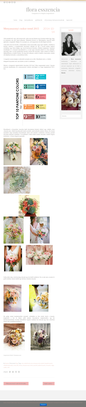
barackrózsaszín (48, 363)
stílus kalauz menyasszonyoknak (54, 20)
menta (20, 365)
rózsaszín (48, 365)
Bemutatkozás (28, 20)
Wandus (7, 363)
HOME (15, 20)
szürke (5, 367)
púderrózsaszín (41, 365)
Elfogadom (43, 404)
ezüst (14, 365)
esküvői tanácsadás (8, 365)
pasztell (35, 365)
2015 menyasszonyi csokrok (37, 363)
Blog (20, 20)
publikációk (38, 20)
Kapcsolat (69, 20)
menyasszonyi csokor (28, 365)
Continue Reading (72, 102)
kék (17, 365)
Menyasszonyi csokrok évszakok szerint (17, 383)
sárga (52, 365)
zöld (8, 367)
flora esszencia (43, 9)
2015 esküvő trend (26, 363)
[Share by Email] (19, 372)
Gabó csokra (48, 383)
